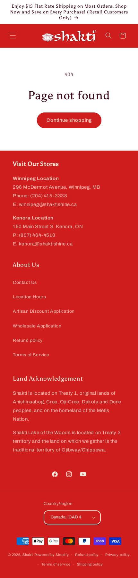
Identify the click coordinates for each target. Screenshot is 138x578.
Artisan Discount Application (44, 311)
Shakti (27, 554)
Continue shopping (69, 120)
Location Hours (29, 296)
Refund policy (28, 340)
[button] (13, 36)
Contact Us (25, 282)
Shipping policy (90, 564)
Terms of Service (31, 354)
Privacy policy (117, 555)
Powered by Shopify (51, 554)
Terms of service (56, 564)
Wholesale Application (37, 326)
